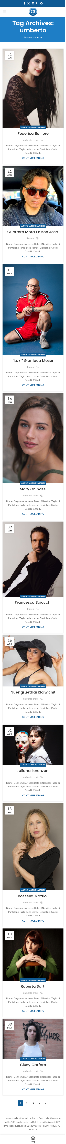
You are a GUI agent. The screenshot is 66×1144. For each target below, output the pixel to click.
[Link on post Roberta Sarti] (33, 954)
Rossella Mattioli (33, 896)
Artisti (41, 127)
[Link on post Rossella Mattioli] (33, 846)
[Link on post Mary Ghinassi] (33, 438)
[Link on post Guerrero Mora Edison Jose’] (33, 196)
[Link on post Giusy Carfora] (33, 1039)
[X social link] (28, 3)
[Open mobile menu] (4, 11)
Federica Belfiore (33, 133)
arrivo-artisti (29, 127)
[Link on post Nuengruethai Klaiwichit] (33, 660)
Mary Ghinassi (33, 489)
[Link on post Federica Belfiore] (33, 88)
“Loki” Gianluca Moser (33, 360)
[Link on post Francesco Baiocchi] (33, 559)
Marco (30, 238)
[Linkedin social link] (37, 3)
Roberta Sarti (33, 986)
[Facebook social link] (24, 3)
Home (27, 37)
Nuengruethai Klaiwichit (33, 692)
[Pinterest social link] (33, 3)
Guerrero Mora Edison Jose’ (33, 231)
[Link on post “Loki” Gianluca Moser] (33, 309)
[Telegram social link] (41, 3)
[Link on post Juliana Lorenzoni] (33, 745)
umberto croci (30, 139)
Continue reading (33, 158)
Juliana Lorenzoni (33, 770)
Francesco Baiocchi (33, 602)
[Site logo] (33, 11)
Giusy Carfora (33, 1064)
